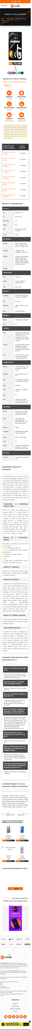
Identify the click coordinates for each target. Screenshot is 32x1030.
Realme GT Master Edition (16, 797)
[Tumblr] (25, 1016)
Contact (15, 1011)
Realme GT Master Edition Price (19, 801)
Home (2, 18)
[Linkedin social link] (17, 1)
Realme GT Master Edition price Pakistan (13, 805)
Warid (1, 984)
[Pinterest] (21, 1016)
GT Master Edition (14, 795)
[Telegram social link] (20, 1)
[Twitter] (9, 1016)
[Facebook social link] (11, 1)
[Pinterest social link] (15, 1)
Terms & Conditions (15, 1009)
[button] (8, 73)
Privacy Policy (15, 1006)
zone (25, 807)
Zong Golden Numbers (24, 880)
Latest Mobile (9, 18)
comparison (5, 795)
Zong (1, 987)
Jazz (17, 981)
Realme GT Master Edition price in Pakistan (13, 803)
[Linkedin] (17, 1016)
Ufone (1, 983)
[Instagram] (13, 1016)
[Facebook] (6, 1016)
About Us (15, 1003)
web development (17, 977)
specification (19, 807)
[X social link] (13, 1)
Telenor (2, 986)
